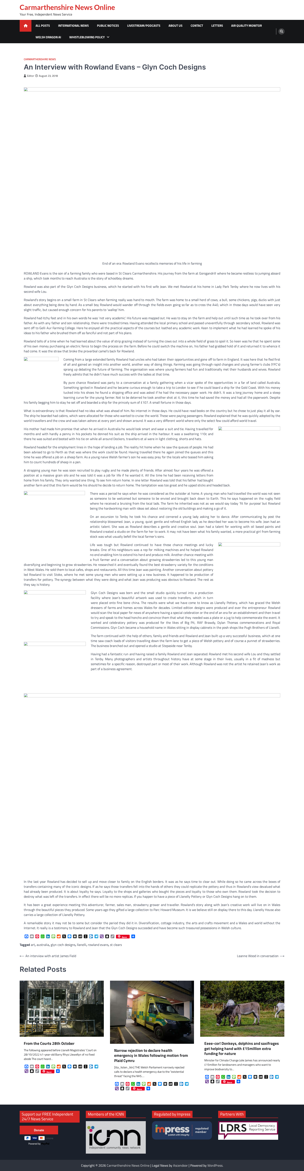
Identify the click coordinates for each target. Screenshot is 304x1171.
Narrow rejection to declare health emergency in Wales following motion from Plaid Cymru (151, 1055)
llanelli (81, 944)
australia (43, 944)
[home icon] (25, 26)
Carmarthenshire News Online (67, 7)
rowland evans (98, 944)
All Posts (43, 25)
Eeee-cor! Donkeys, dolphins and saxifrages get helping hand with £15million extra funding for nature (241, 1048)
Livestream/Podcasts (143, 25)
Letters (217, 25)
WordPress (215, 1165)
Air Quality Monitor (246, 25)
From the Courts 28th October (49, 1043)
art (33, 944)
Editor (30, 76)
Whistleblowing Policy (87, 37)
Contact (197, 25)
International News (73, 25)
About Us (175, 25)
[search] (281, 31)
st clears (116, 944)
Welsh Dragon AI (48, 37)
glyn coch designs (63, 944)
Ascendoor (180, 1165)
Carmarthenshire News (40, 59)
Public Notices (108, 25)
